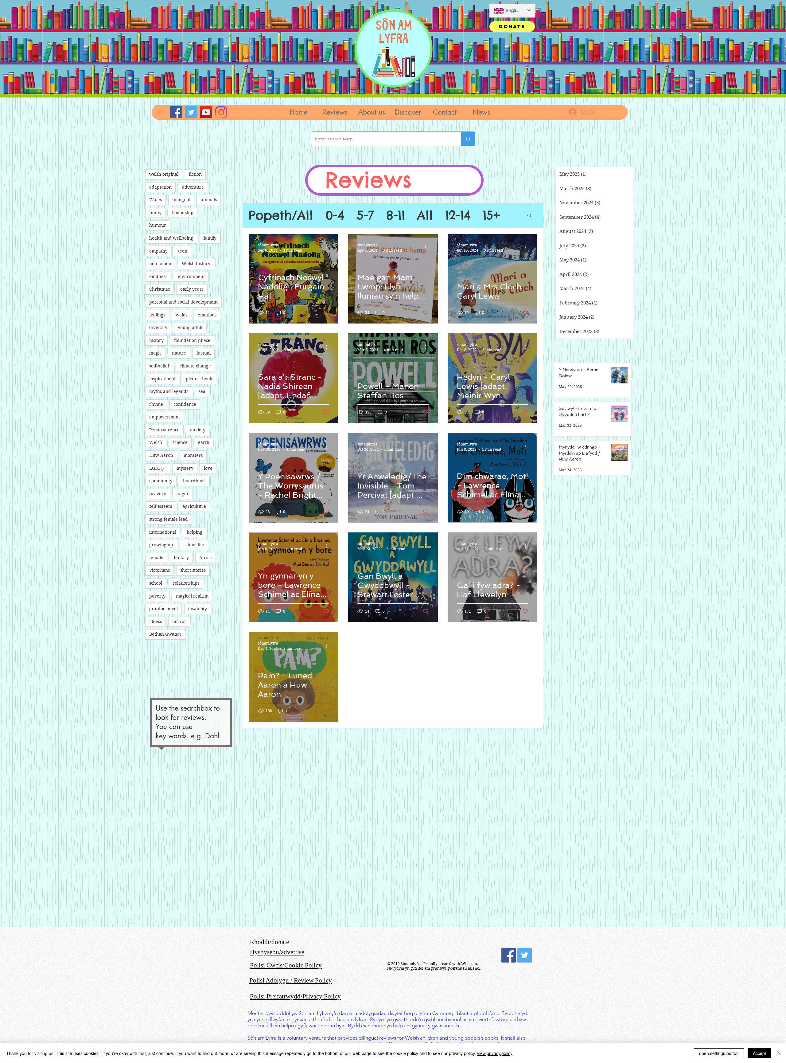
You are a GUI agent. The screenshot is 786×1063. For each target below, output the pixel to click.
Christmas (159, 289)
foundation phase (192, 340)
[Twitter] (191, 112)
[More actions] (328, 247)
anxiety (197, 430)
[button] (335, 112)
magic (155, 353)
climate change (195, 366)
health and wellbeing (171, 238)
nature (179, 353)
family (210, 238)
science (180, 442)
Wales (155, 199)
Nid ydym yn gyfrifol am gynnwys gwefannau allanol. (434, 968)
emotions (207, 315)
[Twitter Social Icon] (524, 955)
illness (155, 621)
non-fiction (160, 263)
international (162, 532)
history (156, 340)
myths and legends (168, 391)
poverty (157, 596)
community (161, 481)
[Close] (778, 1053)
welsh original (163, 174)
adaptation (160, 187)
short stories (193, 570)
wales (181, 315)
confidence (184, 404)
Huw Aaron (161, 455)
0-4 (334, 215)
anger (183, 493)
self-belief (159, 366)
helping (194, 532)
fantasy (181, 557)
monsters (193, 455)
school (155, 583)
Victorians (159, 570)
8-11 (395, 215)
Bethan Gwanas (165, 634)
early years (192, 289)
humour (157, 225)
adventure (193, 187)
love (208, 468)
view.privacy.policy (494, 1053)
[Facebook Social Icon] (508, 955)
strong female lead (168, 519)
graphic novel (163, 608)
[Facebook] (176, 112)
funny (155, 212)
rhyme (156, 404)
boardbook (194, 481)
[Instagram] (221, 112)
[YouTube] (206, 112)
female (156, 557)
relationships (186, 583)
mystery (185, 468)
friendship (182, 212)
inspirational (162, 379)
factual (203, 353)
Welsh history (196, 263)
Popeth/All (281, 215)
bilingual (181, 199)
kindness (158, 276)
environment (191, 276)
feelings (157, 315)
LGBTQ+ (157, 468)
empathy (158, 251)
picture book (199, 379)
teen (182, 251)
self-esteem (160, 506)
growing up (161, 544)
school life (194, 544)
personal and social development (183, 302)
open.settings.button (719, 1053)
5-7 (365, 215)
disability (197, 608)
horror (179, 621)
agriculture (194, 506)
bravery (157, 493)
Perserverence (164, 430)
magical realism (192, 596)
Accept (759, 1053)
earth (203, 442)
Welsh (155, 442)
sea (202, 391)
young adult (190, 327)
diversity (158, 327)
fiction (195, 174)
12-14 (458, 215)
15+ (491, 215)
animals (209, 199)
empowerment (164, 417)
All (425, 215)
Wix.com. (469, 963)
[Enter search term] (468, 139)
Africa (205, 557)
